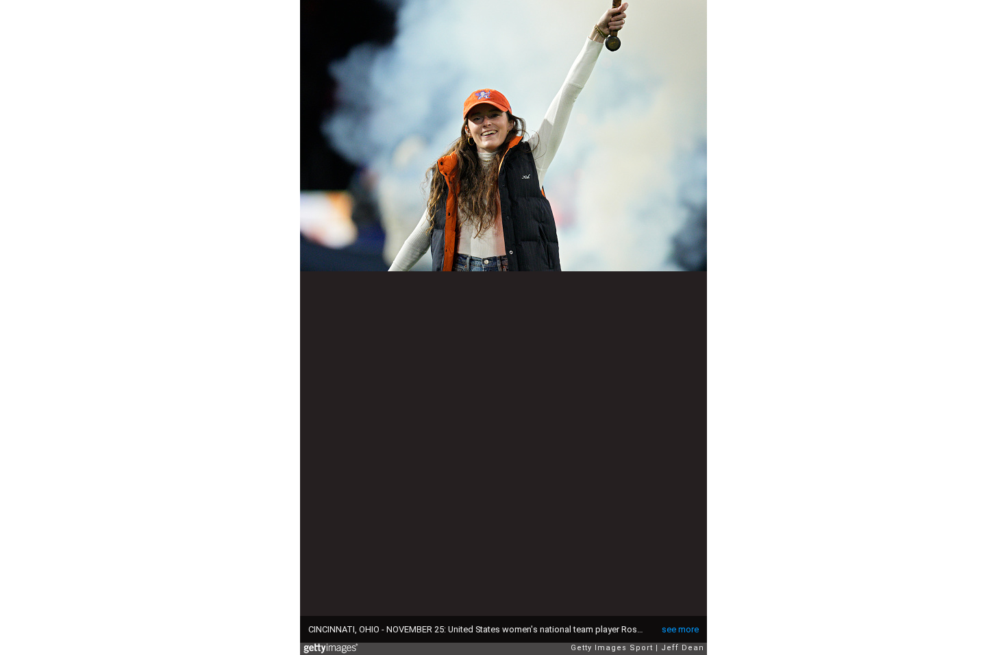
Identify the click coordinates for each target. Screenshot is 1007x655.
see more (680, 629)
